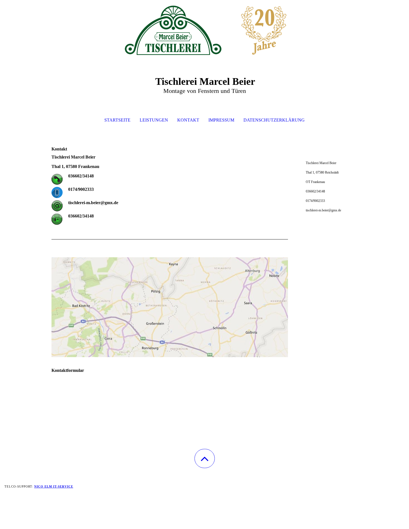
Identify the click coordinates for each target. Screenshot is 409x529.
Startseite (117, 120)
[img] (204, 28)
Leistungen (154, 120)
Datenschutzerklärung (274, 120)
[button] (204, 458)
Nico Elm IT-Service (53, 486)
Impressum (221, 120)
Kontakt (188, 120)
